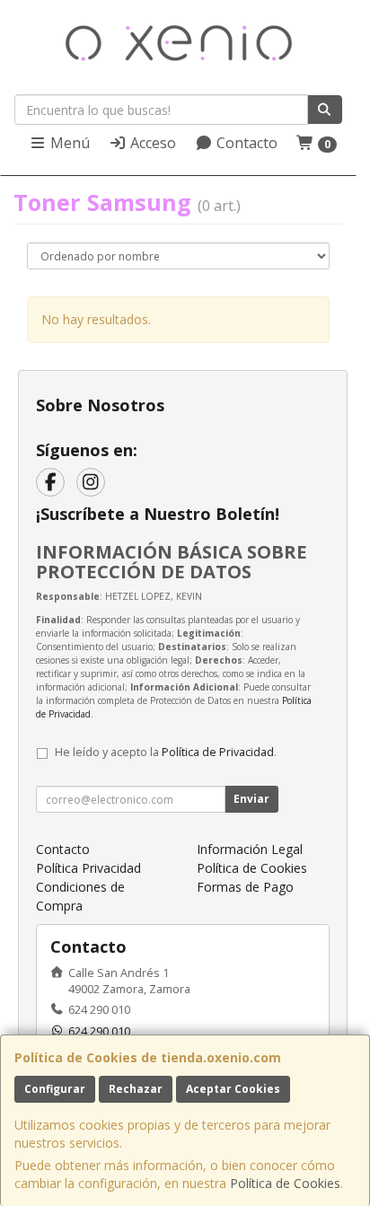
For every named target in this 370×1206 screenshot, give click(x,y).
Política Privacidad (88, 867)
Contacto (245, 143)
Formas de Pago (245, 886)
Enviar (251, 798)
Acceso (151, 143)
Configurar (54, 1088)
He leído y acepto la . (166, 752)
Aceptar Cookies (233, 1088)
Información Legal (250, 849)
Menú (68, 143)
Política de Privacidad (218, 752)
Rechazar (136, 1088)
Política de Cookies (285, 1183)
